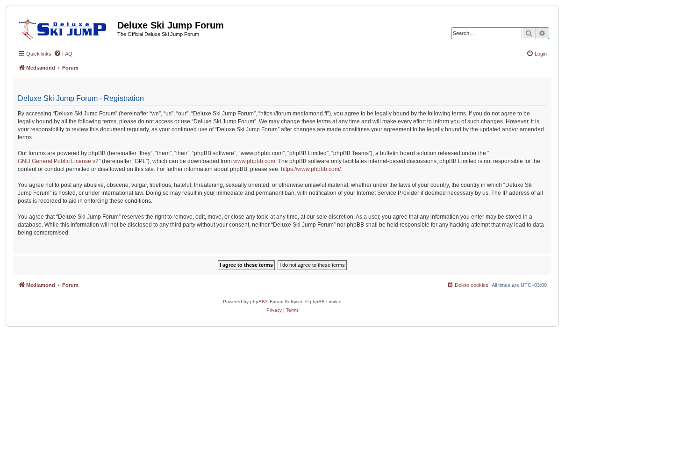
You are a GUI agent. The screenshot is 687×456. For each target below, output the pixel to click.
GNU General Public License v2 (58, 161)
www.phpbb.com (254, 161)
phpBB (257, 301)
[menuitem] (63, 53)
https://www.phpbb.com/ (311, 169)
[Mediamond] (65, 27)
